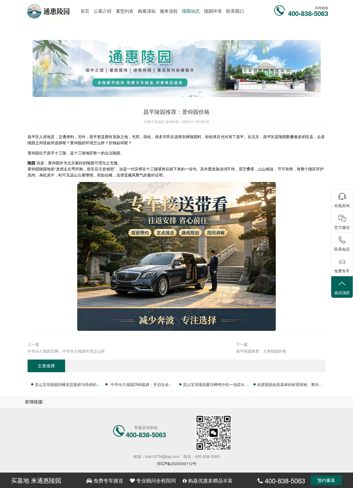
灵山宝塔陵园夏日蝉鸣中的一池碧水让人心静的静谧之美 (215, 385)
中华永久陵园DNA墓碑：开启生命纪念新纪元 (142, 385)
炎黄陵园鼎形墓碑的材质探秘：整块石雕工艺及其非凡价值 (290, 385)
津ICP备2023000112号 (177, 463)
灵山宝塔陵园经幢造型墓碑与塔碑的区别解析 (67, 385)
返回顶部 (342, 292)
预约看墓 (326, 480)
